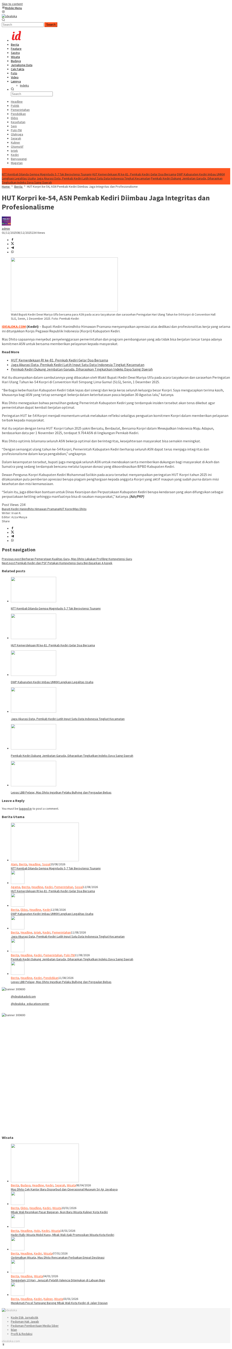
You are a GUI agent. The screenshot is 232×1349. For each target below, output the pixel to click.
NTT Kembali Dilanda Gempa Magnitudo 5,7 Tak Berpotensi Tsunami (47, 174)
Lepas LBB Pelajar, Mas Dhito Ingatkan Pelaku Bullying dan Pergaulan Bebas (61, 792)
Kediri (49, 887)
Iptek (37, 932)
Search (51, 24)
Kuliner (48, 1299)
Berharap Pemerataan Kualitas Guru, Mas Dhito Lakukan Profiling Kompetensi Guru (67, 559)
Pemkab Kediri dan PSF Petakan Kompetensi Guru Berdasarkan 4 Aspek (57, 563)
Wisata (71, 1185)
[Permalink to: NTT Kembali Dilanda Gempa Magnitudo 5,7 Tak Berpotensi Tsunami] (33, 601)
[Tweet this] (12, 244)
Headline (35, 864)
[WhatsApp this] (12, 252)
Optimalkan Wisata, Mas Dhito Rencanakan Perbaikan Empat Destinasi (57, 1257)
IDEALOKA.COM (14, 326)
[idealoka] (9, 16)
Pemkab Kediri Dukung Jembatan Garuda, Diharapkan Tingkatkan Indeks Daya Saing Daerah (82, 369)
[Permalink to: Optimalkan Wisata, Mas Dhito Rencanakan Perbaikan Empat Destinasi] (17, 1249)
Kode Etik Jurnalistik (24, 1317)
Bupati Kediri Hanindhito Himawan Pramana (30, 509)
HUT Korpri (66, 509)
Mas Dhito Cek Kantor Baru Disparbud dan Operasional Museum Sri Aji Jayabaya (64, 1189)
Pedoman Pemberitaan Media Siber (35, 1326)
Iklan (14, 1330)
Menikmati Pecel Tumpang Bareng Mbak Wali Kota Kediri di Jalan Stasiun (59, 1303)
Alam (14, 864)
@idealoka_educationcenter (30, 1004)
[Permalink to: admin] (6, 224)
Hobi (37, 1231)
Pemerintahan (63, 887)
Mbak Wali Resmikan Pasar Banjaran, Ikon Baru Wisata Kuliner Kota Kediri (59, 1212)
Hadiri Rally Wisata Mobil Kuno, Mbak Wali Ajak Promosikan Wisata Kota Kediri (62, 1235)
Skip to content (12, 4)
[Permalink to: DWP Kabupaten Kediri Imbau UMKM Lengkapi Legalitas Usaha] (33, 675)
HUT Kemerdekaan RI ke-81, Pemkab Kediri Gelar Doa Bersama (134, 174)
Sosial (46, 864)
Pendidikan (51, 978)
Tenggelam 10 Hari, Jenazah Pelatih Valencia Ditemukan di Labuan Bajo (58, 1280)
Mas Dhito (80, 509)
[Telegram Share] (12, 248)
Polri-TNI (69, 955)
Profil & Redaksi (21, 1334)
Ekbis (24, 910)
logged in (25, 808)
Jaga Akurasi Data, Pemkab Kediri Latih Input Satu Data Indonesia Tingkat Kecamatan (93, 178)
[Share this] (12, 240)
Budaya (26, 1185)
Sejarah (60, 1185)
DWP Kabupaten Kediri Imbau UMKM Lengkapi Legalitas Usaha (52, 682)
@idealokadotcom (23, 996)
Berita (23, 864)
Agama (15, 887)
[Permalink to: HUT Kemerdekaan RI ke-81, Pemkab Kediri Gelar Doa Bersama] (33, 638)
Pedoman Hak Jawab (25, 1321)
